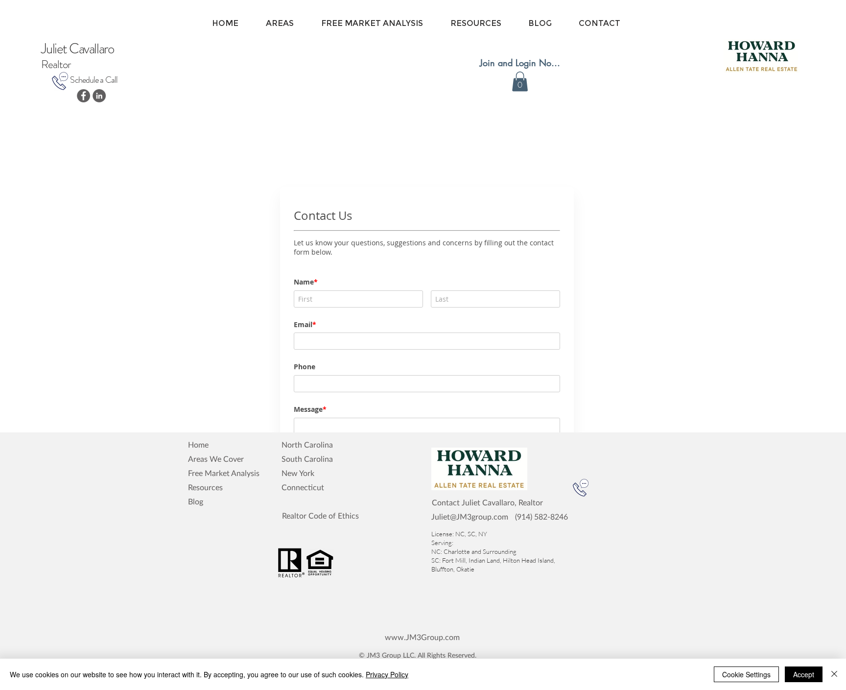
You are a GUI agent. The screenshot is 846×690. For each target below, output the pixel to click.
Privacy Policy (387, 674)
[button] (520, 81)
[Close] (834, 674)
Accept (803, 674)
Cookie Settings (746, 674)
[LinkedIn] (99, 95)
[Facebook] (83, 95)
